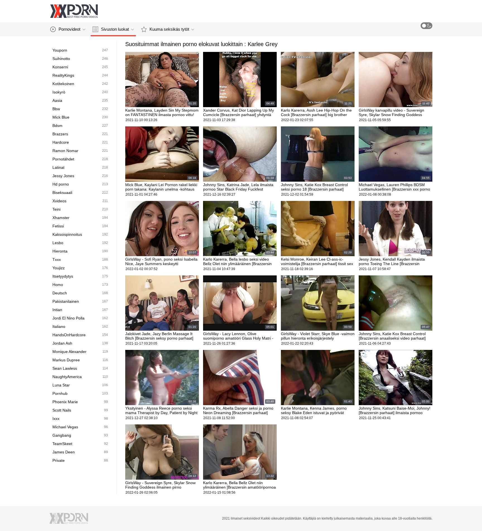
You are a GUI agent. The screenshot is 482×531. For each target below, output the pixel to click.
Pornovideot (69, 29)
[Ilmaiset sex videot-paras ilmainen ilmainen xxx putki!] (74, 11)
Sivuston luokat (115, 29)
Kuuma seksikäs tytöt (169, 29)
